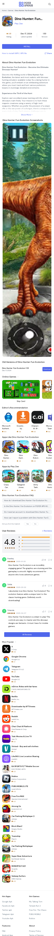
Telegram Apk (8, 914)
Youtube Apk (7, 918)
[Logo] (26, 4)
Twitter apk (7, 910)
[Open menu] (3, 3)
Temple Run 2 (35, 906)
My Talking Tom (35, 901)
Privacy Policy (35, 931)
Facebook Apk (8, 906)
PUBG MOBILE (35, 914)
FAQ (3, 931)
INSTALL (27, 46)
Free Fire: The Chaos (37, 910)
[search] (49, 4)
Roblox (32, 918)
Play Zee (19, 23)
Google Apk (7, 901)
